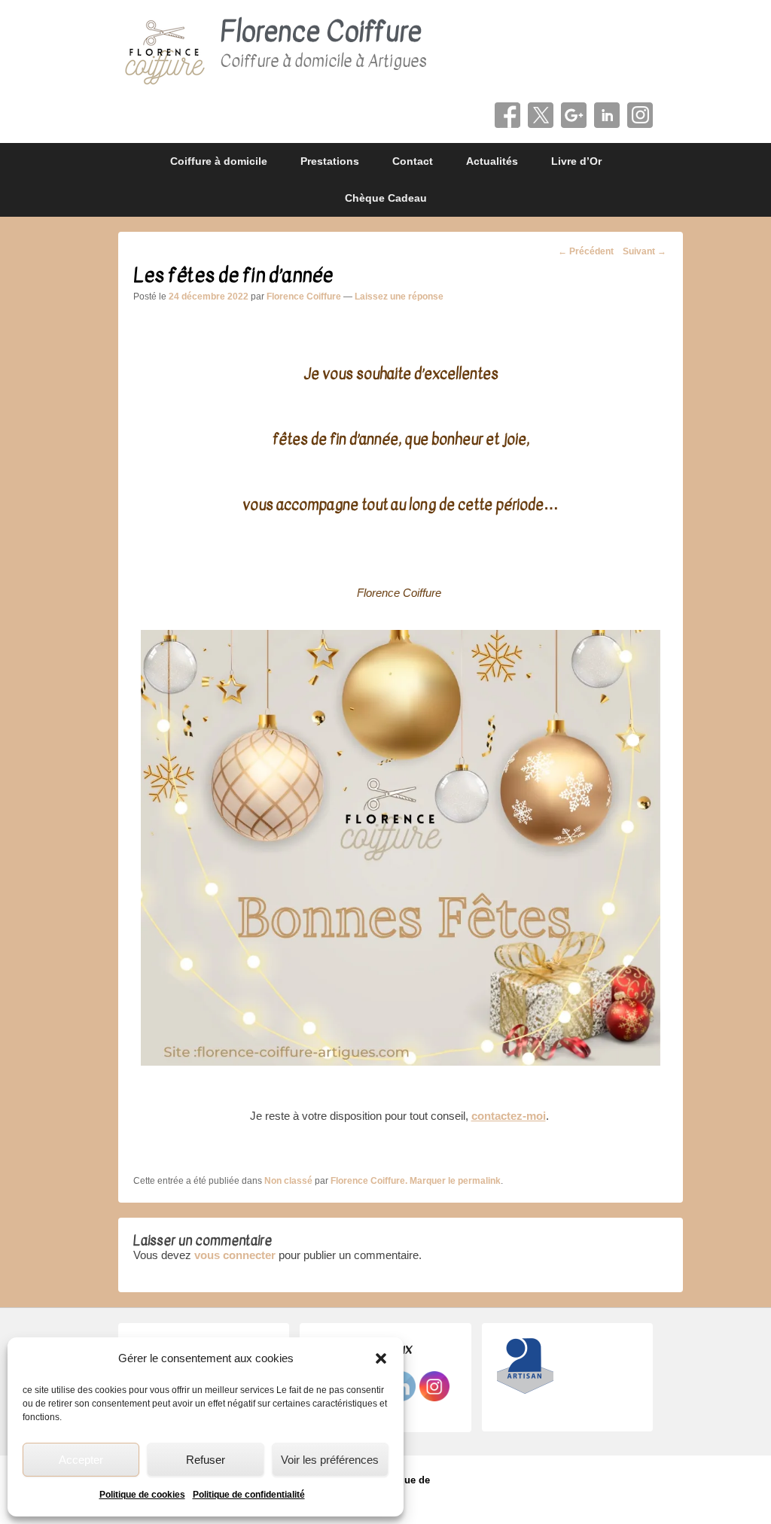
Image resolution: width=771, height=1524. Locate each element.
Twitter (540, 115)
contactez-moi (508, 1115)
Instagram (640, 115)
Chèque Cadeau (386, 198)
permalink (479, 1181)
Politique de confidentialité (249, 1494)
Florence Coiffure (321, 32)
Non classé (288, 1181)
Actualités (492, 161)
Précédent (586, 251)
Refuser (205, 1459)
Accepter (81, 1459)
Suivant (644, 251)
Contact (412, 161)
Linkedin (607, 115)
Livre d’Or (576, 161)
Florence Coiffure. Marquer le (394, 1181)
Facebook (507, 115)
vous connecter (235, 1255)
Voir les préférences (330, 1459)
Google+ (574, 115)
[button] (381, 1358)
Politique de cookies (142, 1494)
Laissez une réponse (399, 296)
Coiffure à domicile (218, 161)
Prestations (329, 161)
